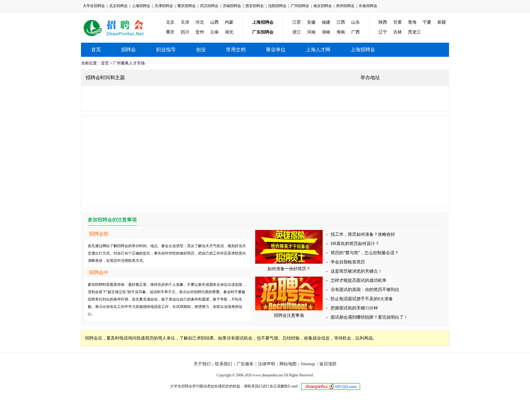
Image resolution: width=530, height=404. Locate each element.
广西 (355, 32)
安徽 (311, 22)
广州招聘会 (300, 6)
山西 (214, 22)
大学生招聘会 (94, 6)
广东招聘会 (263, 32)
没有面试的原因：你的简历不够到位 (365, 289)
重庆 (170, 32)
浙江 (296, 32)
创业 (201, 49)
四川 (185, 32)
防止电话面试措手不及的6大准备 (362, 299)
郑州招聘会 (345, 6)
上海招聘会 (141, 6)
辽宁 (382, 32)
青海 (412, 22)
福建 (326, 22)
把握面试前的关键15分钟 (354, 308)
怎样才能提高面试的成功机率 (358, 280)
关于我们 (202, 364)
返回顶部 (327, 364)
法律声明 (266, 364)
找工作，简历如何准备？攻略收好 (363, 234)
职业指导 (166, 49)
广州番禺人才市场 (129, 63)
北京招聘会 (118, 6)
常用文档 (236, 49)
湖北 (229, 32)
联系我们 (223, 364)
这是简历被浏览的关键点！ (356, 271)
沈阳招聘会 (277, 6)
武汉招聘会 (209, 6)
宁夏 (427, 22)
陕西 (382, 22)
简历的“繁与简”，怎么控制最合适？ (365, 253)
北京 (170, 22)
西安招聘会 (254, 6)
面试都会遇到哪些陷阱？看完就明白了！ (369, 317)
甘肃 (397, 22)
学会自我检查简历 (348, 262)
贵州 (199, 32)
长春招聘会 (368, 6)
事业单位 (276, 49)
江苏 (296, 22)
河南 (311, 32)
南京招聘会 (322, 6)
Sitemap (308, 364)
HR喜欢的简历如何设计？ (355, 243)
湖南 (326, 32)
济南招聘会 (232, 6)
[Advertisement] (265, 162)
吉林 (397, 32)
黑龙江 (414, 32)
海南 (340, 32)
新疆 (441, 22)
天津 (185, 22)
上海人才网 (318, 49)
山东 (355, 22)
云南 (214, 32)
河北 (199, 22)
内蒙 (229, 22)
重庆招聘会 (186, 6)
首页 (96, 49)
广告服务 (245, 364)
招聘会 (128, 49)
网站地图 (288, 364)
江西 (340, 22)
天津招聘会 (164, 6)
